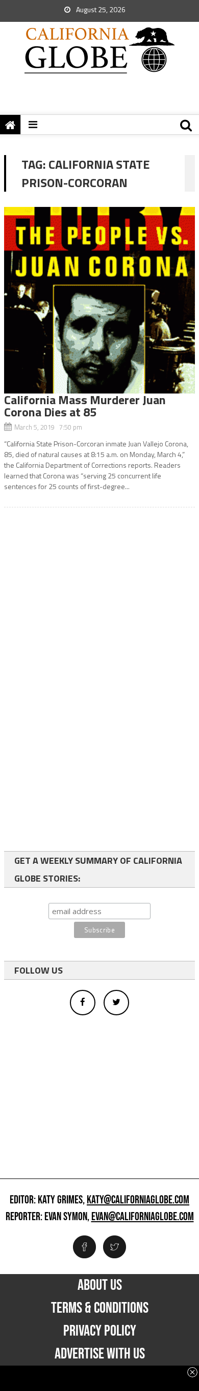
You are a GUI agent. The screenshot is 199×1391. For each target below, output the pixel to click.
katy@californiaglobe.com (138, 1200)
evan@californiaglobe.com (142, 1217)
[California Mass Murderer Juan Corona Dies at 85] (99, 300)
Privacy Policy (99, 1331)
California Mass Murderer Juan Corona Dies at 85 (85, 405)
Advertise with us (100, 1354)
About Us (100, 1285)
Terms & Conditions (99, 1308)
